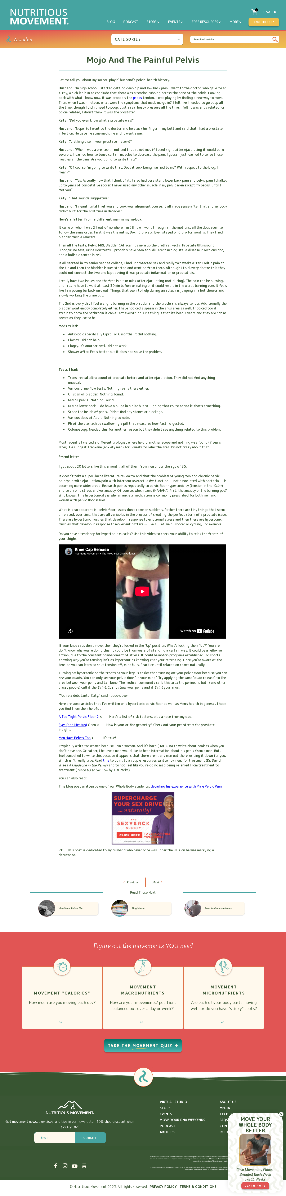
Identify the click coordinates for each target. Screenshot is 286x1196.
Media (225, 1108)
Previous (133, 882)
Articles (167, 1132)
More (234, 21)
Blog (111, 21)
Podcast (130, 21)
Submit (90, 1138)
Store (152, 21)
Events (174, 21)
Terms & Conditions (198, 1186)
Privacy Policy (163, 1186)
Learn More (255, 1185)
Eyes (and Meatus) (73, 724)
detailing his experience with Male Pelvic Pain (186, 786)
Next (155, 882)
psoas (137, 97)
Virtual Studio (173, 1102)
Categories (128, 39)
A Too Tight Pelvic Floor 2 (79, 716)
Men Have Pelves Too (75, 737)
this (106, 760)
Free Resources (205, 21)
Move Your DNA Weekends (182, 1120)
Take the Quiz (264, 22)
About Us (228, 1102)
